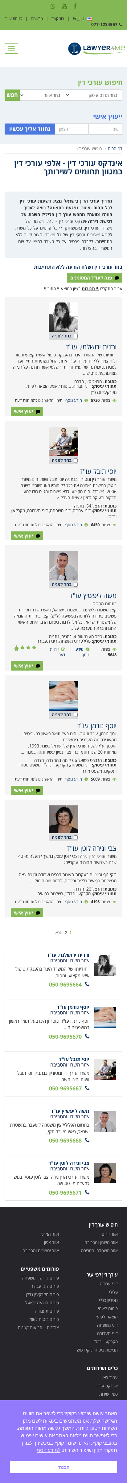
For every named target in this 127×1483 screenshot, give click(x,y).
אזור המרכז (49, 1234)
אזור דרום (110, 1234)
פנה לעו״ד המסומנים (91, 278)
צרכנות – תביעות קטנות (38, 1327)
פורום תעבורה (47, 1311)
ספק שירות (108, 1394)
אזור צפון (51, 1242)
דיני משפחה (107, 1325)
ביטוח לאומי (108, 1308)
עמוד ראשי (109, 1377)
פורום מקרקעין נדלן (42, 1294)
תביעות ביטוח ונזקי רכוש (97, 1350)
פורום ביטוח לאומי (44, 1319)
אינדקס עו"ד (107, 1386)
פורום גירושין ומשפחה (40, 1278)
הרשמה (37, 18)
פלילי (113, 1292)
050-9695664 (65, 984)
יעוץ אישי (24, 411)
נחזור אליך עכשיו (30, 128)
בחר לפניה (62, 336)
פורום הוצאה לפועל (42, 1303)
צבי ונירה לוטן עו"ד (92, 848)
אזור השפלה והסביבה (99, 1250)
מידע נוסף (73, 400)
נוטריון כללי (108, 1300)
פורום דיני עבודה (45, 1286)
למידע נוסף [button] (48, 1450)
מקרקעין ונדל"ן (105, 1341)
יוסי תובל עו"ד (98, 471)
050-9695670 (65, 1036)
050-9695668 (65, 1140)
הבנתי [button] (63, 1467)
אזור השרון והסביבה (101, 1242)
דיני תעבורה (107, 1333)
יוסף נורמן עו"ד (97, 725)
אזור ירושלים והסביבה (41, 1250)
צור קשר (57, 18)
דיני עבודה (109, 1284)
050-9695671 (65, 1192)
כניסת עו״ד (13, 18)
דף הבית (115, 148)
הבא (58, 932)
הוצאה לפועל (106, 1317)
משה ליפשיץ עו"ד (93, 595)
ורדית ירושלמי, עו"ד (91, 346)
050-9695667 (65, 1088)
